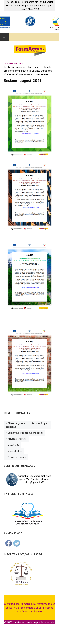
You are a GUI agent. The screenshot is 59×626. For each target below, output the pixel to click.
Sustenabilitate (15, 450)
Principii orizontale (17, 456)
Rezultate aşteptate (17, 438)
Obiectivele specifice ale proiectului (25, 432)
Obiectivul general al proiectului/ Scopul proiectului (26, 425)
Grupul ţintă (13, 444)
